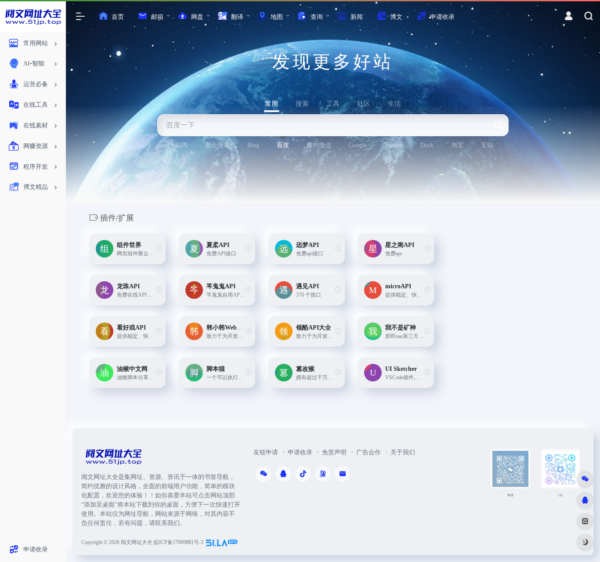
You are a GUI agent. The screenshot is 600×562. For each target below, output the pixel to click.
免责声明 (334, 452)
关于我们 (402, 452)
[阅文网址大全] (113, 459)
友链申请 (265, 452)
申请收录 (300, 452)
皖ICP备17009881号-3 (178, 542)
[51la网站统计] (222, 542)
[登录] (568, 17)
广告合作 (368, 452)
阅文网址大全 (136, 542)
